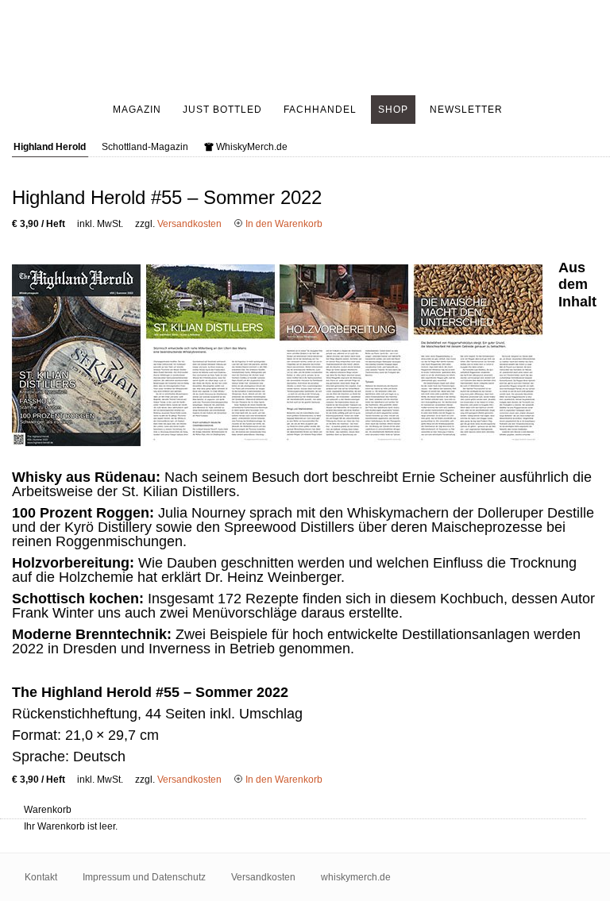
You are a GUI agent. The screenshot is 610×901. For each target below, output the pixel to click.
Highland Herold (50, 146)
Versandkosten (189, 223)
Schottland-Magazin (145, 146)
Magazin (137, 109)
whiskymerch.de (356, 877)
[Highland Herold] (305, 47)
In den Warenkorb (282, 223)
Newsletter (466, 109)
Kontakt (41, 877)
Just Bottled (222, 109)
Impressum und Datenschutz (144, 877)
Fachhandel (320, 109)
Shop (393, 109)
